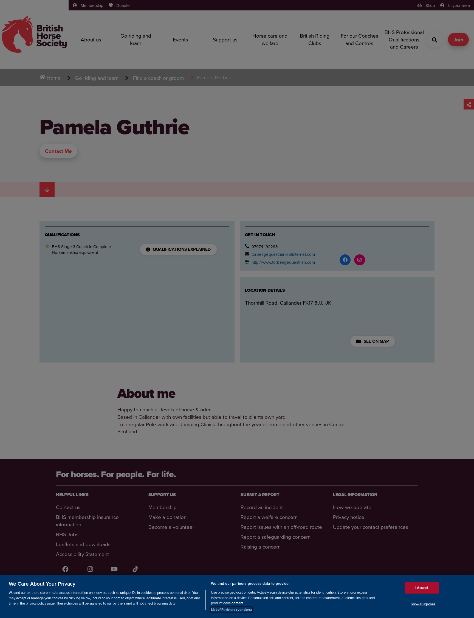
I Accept (421, 587)
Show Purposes (423, 603)
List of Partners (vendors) (231, 609)
